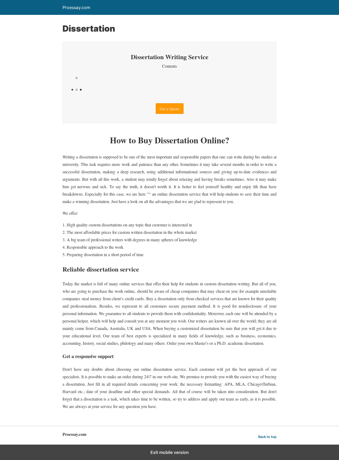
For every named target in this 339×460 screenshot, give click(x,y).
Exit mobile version (169, 452)
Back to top (267, 437)
